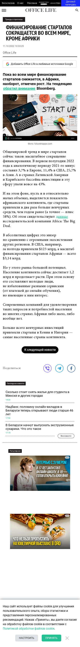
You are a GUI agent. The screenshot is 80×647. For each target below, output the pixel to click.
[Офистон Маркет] (44, 3)
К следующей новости (40, 349)
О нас (20, 3)
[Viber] (47, 368)
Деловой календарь (70, 3)
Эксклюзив (8, 3)
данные (62, 217)
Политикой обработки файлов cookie (28, 628)
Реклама (32, 3)
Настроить (26, 637)
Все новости (66, 436)
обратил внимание (19, 88)
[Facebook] (71, 368)
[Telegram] (59, 368)
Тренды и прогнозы (14, 19)
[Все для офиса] (55, 3)
